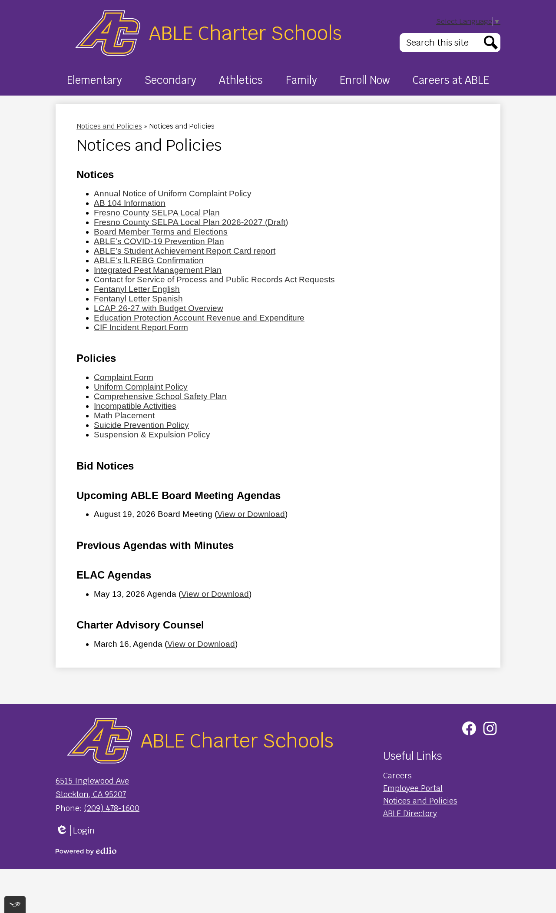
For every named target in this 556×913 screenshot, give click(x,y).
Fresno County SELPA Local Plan (157, 212)
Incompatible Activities (135, 405)
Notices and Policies (109, 126)
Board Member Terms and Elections (161, 231)
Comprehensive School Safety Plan (160, 396)
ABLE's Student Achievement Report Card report (184, 250)
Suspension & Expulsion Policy (152, 434)
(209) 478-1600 (111, 808)
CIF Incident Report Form (141, 327)
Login (75, 830)
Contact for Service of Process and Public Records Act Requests (214, 279)
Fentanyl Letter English (137, 289)
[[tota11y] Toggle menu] (15, 904)
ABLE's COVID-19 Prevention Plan (159, 241)
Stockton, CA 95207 (91, 794)
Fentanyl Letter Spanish (138, 298)
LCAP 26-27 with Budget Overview (158, 308)
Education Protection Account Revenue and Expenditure (199, 317)
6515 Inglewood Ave (92, 781)
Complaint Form (123, 377)
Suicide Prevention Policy (141, 425)
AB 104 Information (129, 203)
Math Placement (124, 415)
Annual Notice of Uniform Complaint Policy (173, 193)
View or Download (251, 514)
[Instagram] (490, 728)
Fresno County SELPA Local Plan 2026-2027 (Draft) (191, 222)
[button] (94, 80)
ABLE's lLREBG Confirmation (149, 260)
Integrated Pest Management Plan (158, 270)
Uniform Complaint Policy (141, 386)
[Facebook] (469, 728)
